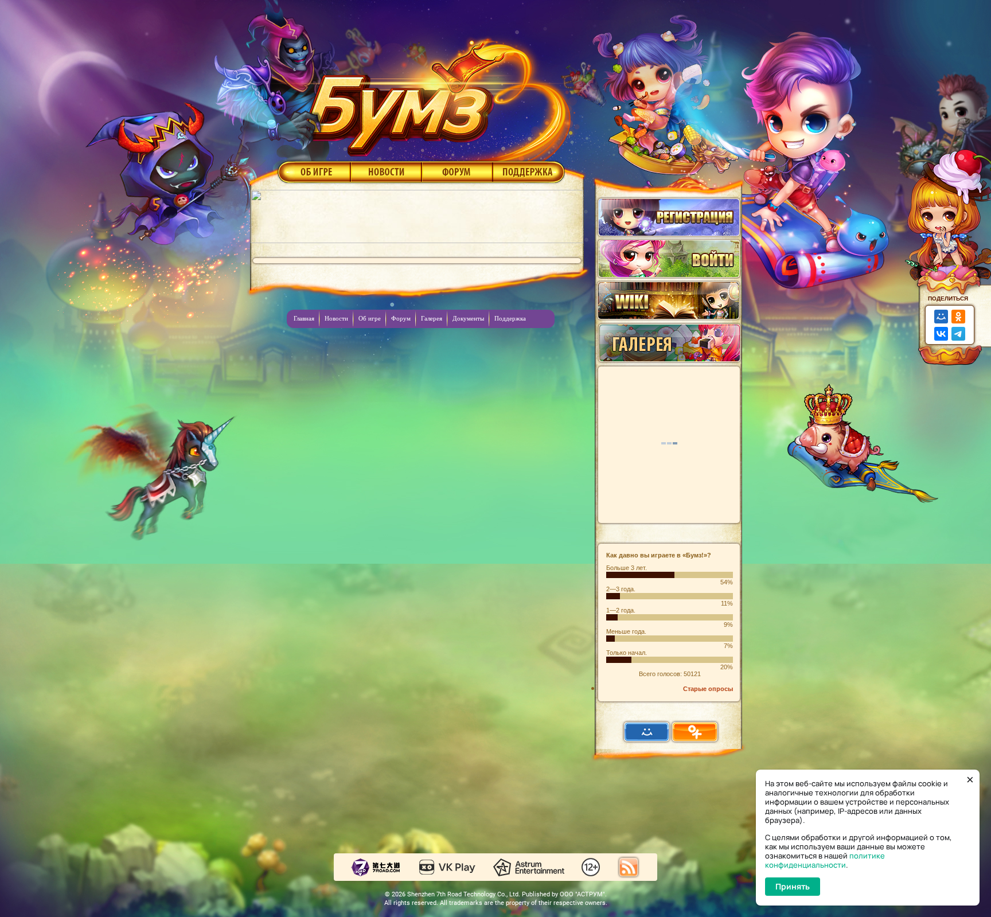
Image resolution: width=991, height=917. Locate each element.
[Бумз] (434, 93)
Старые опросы (708, 688)
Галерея (431, 318)
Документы (468, 318)
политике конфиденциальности (825, 860)
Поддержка (529, 171)
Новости (386, 171)
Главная (304, 318)
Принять (792, 886)
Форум (457, 171)
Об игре (313, 171)
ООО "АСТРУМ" (582, 894)
